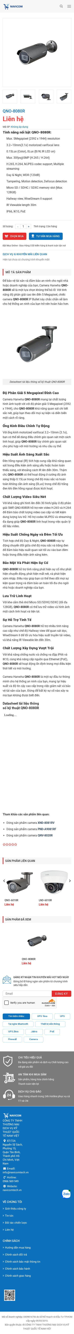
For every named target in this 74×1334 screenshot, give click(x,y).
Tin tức (9, 1215)
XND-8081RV (46, 823)
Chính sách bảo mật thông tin (22, 1261)
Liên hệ (9, 1229)
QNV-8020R (45, 835)
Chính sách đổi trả (16, 1254)
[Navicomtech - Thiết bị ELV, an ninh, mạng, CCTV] (30, 6)
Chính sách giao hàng (18, 1275)
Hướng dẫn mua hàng (18, 1247)
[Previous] (9, 52)
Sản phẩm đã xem (18, 919)
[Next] (65, 52)
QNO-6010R (11, 900)
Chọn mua (17, 236)
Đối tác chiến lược (16, 1222)
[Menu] (69, 6)
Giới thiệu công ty (15, 1208)
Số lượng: (8, 226)
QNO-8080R (29, 959)
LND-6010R (45, 900)
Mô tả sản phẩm (18, 272)
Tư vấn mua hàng (48, 236)
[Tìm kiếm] (61, 6)
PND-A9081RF (47, 829)
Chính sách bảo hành (17, 1268)
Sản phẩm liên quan (20, 861)
